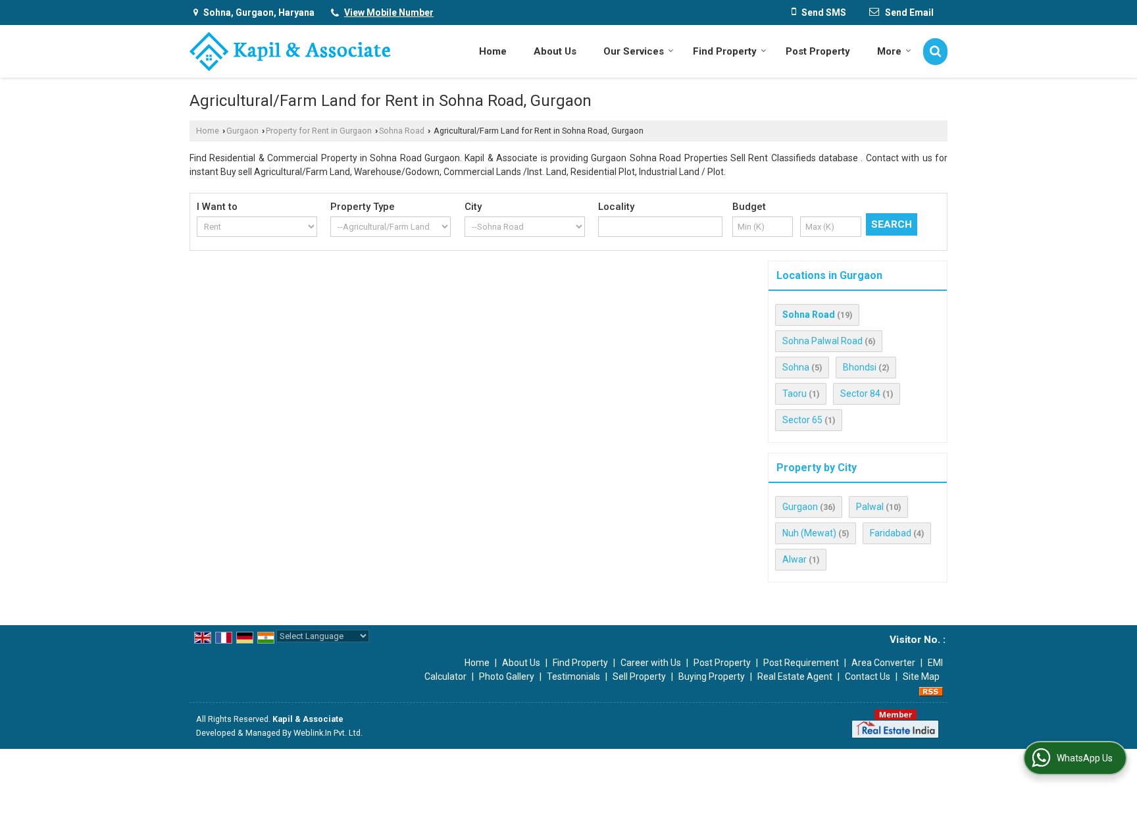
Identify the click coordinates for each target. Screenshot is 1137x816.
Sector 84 (860, 393)
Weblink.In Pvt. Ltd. (328, 733)
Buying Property (711, 676)
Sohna (795, 367)
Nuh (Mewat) (809, 533)
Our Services (633, 51)
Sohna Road (401, 131)
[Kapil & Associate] (290, 51)
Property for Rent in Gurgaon (319, 131)
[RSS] (931, 690)
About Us (555, 51)
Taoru (794, 393)
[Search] (935, 51)
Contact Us (867, 676)
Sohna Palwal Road (822, 341)
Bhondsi (859, 367)
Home (493, 51)
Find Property (725, 51)
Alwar (794, 559)
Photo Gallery (506, 676)
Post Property (818, 51)
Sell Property (639, 676)
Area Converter (883, 662)
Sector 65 (802, 420)
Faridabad (890, 533)
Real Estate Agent (794, 676)
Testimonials (573, 676)
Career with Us (650, 662)
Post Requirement (801, 662)
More (889, 51)
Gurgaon (242, 131)
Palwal (870, 506)
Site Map (921, 676)
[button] (389, 12)
